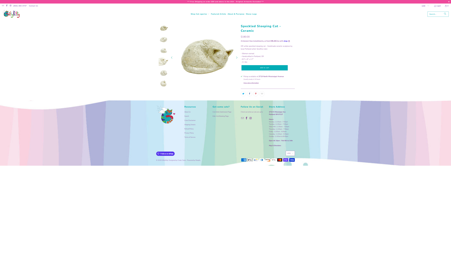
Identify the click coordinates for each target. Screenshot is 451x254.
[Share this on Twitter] (243, 93)
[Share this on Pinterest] (255, 93)
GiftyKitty (165, 160)
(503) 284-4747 (20, 6)
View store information (251, 83)
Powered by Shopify (193, 160)
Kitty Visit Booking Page (221, 116)
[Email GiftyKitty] (3, 6)
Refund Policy (189, 129)
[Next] (237, 57)
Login (439, 6)
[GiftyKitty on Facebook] (7, 6)
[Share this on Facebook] (249, 93)
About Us (187, 112)
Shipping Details (189, 125)
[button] (200, 14)
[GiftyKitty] (11, 14)
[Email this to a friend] (262, 93)
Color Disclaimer (190, 120)
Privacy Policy (189, 133)
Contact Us (33, 6)
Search (186, 116)
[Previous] (172, 57)
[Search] (445, 14)
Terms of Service (189, 137)
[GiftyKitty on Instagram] (10, 6)
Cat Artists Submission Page (222, 112)
